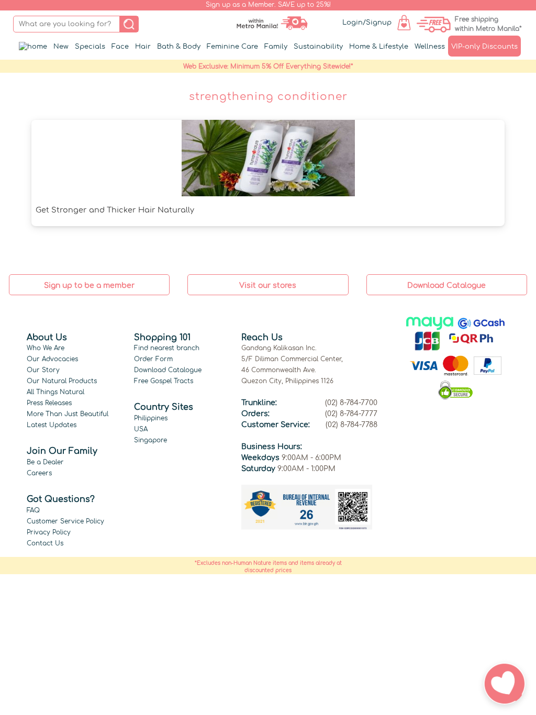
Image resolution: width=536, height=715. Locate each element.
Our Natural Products (62, 381)
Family (275, 46)
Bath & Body (178, 46)
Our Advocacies (52, 359)
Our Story (43, 370)
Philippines (151, 418)
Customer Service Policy (65, 521)
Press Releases (49, 403)
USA (141, 429)
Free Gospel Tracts (163, 381)
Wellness (430, 46)
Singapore (150, 440)
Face (120, 46)
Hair (143, 46)
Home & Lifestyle (378, 46)
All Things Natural (55, 392)
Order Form (153, 359)
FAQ (33, 510)
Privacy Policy (49, 532)
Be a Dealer (45, 462)
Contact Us (45, 543)
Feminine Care (232, 46)
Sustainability (318, 46)
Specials (90, 46)
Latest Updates (51, 425)
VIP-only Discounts (484, 46)
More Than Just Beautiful (67, 414)
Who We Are (45, 348)
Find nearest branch (166, 348)
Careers (39, 473)
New (61, 46)
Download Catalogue (168, 370)
